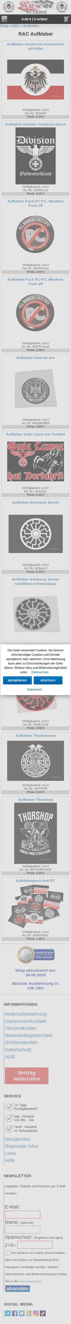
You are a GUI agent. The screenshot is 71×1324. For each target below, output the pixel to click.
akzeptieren (17, 680)
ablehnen (48, 680)
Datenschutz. (40, 672)
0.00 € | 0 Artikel (34, 19)
